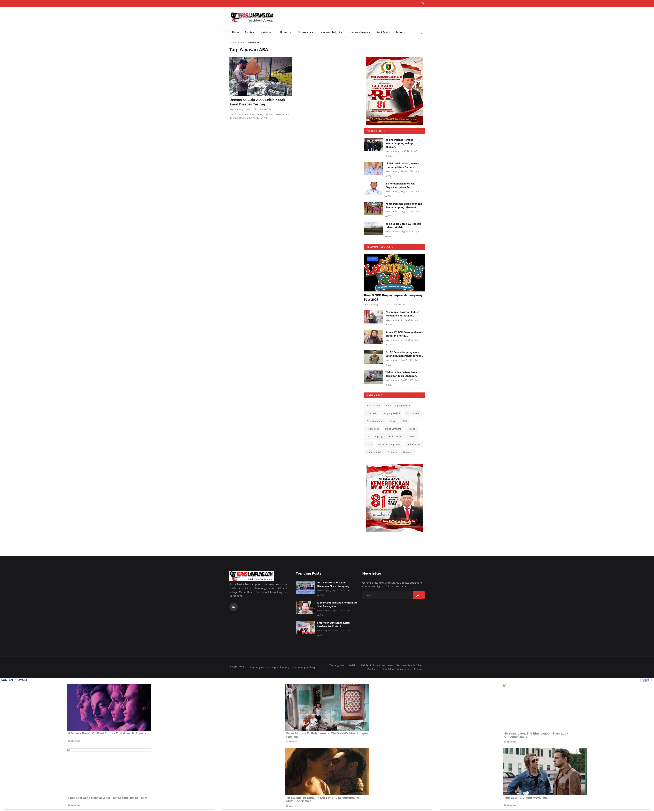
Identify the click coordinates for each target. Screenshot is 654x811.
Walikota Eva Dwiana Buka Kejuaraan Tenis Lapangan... (401, 374)
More (399, 32)
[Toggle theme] (423, 3)
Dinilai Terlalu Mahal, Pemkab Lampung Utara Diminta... (402, 165)
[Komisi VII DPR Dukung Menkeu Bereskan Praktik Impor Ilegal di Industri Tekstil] (373, 337)
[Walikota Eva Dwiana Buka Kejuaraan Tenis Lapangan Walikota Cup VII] (373, 377)
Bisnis (248, 32)
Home (235, 32)
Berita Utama (373, 405)
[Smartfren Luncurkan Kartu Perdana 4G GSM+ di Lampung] (305, 627)
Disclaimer (373, 669)
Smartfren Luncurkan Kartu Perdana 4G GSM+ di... (333, 624)
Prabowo (392, 451)
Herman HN (373, 428)
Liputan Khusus (358, 32)
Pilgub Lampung (375, 420)
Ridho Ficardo (396, 436)
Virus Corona (412, 413)
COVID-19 (371, 413)
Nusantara (304, 32)
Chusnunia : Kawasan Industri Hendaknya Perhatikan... (402, 313)
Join (419, 595)
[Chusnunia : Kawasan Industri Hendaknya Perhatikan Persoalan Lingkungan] (373, 316)
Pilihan (412, 436)
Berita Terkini (413, 444)
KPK (405, 420)
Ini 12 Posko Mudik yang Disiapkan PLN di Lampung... (334, 584)
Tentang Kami (337, 665)
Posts (241, 42)
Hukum (284, 32)
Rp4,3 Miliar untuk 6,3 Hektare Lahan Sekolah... (403, 225)
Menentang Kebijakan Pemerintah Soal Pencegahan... (337, 604)
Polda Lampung (393, 428)
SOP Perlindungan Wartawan (377, 665)
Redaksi (352, 665)
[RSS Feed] (233, 607)
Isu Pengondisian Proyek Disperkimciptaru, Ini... (400, 185)
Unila (369, 444)
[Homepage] (252, 17)
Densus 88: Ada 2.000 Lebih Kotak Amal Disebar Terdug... (257, 102)
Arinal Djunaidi (374, 451)
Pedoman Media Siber (409, 665)
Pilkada (411, 428)
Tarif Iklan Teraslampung (397, 669)
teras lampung (236, 109)
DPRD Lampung (375, 436)
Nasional (266, 32)
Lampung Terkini (330, 32)
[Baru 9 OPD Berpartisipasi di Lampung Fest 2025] (394, 272)
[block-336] (394, 91)
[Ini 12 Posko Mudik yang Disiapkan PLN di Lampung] (305, 587)
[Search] (420, 32)
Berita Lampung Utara (389, 444)
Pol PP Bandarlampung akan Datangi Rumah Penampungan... (404, 354)
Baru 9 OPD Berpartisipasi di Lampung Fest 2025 (393, 297)
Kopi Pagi (382, 32)
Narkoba (407, 451)
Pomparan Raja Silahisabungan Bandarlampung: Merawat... (403, 205)
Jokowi (393, 420)
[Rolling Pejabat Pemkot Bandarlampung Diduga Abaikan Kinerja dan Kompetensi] (373, 144)
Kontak (418, 669)
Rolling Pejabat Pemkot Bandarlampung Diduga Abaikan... (399, 143)
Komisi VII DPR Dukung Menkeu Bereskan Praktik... (404, 333)
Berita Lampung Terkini (398, 405)
